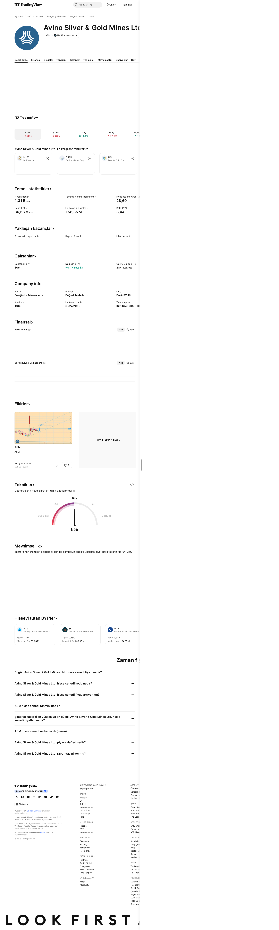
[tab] (121, 330)
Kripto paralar (86, 807)
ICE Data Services (33, 811)
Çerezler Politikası (138, 891)
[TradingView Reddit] (57, 797)
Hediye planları (137, 798)
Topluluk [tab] (61, 59)
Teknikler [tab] (75, 59)
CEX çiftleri (85, 810)
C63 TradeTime (137, 872)
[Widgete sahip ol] (132, 485)
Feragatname (136, 885)
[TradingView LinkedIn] (40, 797)
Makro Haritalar (87, 869)
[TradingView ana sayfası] (28, 5)
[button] (117, 5)
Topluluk (127, 4)
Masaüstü (84, 885)
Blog (132, 847)
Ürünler (111, 4)
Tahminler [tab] (88, 59)
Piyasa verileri (137, 795)
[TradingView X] (17, 797)
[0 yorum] (57, 465)
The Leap (135, 817)
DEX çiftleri (85, 813)
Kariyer (133, 854)
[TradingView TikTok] (51, 797)
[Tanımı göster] (31, 196)
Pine (82, 817)
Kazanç (83, 844)
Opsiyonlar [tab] (122, 59)
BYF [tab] (133, 59)
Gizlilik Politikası (137, 888)
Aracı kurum (136, 810)
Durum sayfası (137, 904)
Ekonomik (84, 841)
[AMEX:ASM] (17, 441)
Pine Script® (86, 872)
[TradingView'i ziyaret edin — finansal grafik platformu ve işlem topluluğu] (26, 118)
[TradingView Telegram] (46, 797)
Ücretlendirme (137, 792)
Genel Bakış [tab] (21, 59)
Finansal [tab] (35, 59)
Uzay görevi (136, 844)
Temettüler (85, 847)
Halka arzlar (85, 851)
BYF (82, 801)
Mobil (82, 881)
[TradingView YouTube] (28, 797)
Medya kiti (135, 857)
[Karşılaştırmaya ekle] (47, 158)
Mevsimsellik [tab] (105, 59)
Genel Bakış (136, 807)
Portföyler (84, 860)
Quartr (42, 832)
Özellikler (134, 788)
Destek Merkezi (137, 851)
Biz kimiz (134, 841)
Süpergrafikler (86, 788)
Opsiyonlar (85, 866)
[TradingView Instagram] (34, 797)
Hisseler (83, 797)
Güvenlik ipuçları (138, 897)
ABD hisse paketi (138, 832)
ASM (17, 447)
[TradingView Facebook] (22, 797)
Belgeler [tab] (48, 59)
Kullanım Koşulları (138, 881)
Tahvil (82, 804)
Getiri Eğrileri (86, 863)
